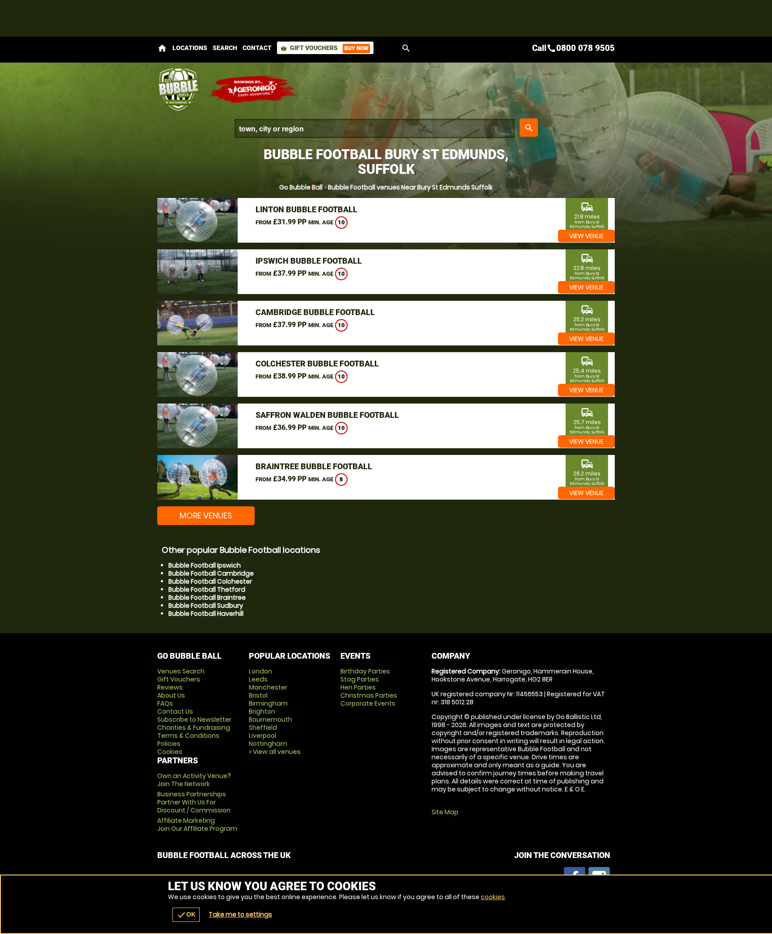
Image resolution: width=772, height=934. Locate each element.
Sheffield (263, 727)
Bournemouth (270, 719)
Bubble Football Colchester (210, 581)
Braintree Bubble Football (314, 466)
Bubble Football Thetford (206, 589)
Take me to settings (240, 914)
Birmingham (268, 703)
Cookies (169, 751)
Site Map (445, 812)
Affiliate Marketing (197, 824)
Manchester (268, 687)
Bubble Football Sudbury (205, 605)
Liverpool (262, 735)
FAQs (165, 703)
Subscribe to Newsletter (194, 719)
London (260, 671)
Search (225, 47)
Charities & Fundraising (193, 727)
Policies (168, 743)
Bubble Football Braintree (207, 597)
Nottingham (268, 743)
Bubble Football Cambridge (211, 573)
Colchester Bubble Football (317, 363)
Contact (257, 47)
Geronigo (253, 89)
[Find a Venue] (374, 128)
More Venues (206, 515)
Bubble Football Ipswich (204, 565)
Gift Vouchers (324, 47)
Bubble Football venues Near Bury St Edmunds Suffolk (410, 187)
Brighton (262, 711)
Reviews (170, 687)
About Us (171, 695)
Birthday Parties (365, 671)
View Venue (586, 235)
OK (186, 915)
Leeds (258, 679)
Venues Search (181, 671)
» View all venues (275, 751)
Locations (189, 47)
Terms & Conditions (188, 735)
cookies (493, 896)
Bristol (258, 695)
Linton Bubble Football (306, 209)
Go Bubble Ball (301, 187)
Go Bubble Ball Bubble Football (178, 89)
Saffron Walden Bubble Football (327, 415)
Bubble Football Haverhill (205, 613)
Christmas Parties (368, 695)
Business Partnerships (194, 802)
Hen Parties (358, 687)
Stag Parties (359, 679)
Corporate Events (367, 703)
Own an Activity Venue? (194, 779)
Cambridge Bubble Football (315, 312)
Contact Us (175, 711)
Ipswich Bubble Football (309, 260)
